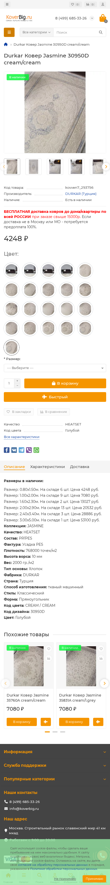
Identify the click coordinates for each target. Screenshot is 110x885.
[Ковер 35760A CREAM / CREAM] (48, 328)
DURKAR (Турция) (80, 194)
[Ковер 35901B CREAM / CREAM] (85, 270)
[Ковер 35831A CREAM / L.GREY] (85, 309)
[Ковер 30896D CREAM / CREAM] (30, 289)
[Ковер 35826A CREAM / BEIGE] (11, 289)
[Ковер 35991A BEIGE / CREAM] (30, 270)
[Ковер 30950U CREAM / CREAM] (85, 328)
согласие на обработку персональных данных (53, 865)
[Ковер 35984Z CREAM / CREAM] (48, 270)
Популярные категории (29, 779)
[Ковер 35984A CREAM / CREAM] (66, 270)
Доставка (79, 466)
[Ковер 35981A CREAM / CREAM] (66, 289)
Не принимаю (65, 879)
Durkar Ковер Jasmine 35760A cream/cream (28, 698)
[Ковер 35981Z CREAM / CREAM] (48, 289)
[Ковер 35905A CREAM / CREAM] (11, 309)
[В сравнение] (48, 658)
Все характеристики (21, 437)
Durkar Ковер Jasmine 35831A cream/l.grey (80, 698)
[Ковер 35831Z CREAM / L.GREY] (11, 328)
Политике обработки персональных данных (63, 869)
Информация (18, 751)
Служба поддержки (25, 765)
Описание (14, 466)
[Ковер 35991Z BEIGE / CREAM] (11, 270)
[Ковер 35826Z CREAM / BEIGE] (30, 328)
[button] (47, 731)
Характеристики (47, 466)
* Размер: (12, 359)
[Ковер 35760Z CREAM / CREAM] (66, 328)
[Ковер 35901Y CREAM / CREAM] (30, 309)
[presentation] (4, 167)
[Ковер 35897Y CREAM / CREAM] (48, 309)
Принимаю (94, 879)
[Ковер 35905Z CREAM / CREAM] (85, 289)
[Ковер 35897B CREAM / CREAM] (66, 309)
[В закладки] (48, 648)
